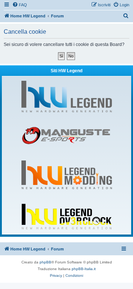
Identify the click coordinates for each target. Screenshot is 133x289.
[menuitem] (19, 4)
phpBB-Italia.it (84, 269)
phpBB (45, 262)
